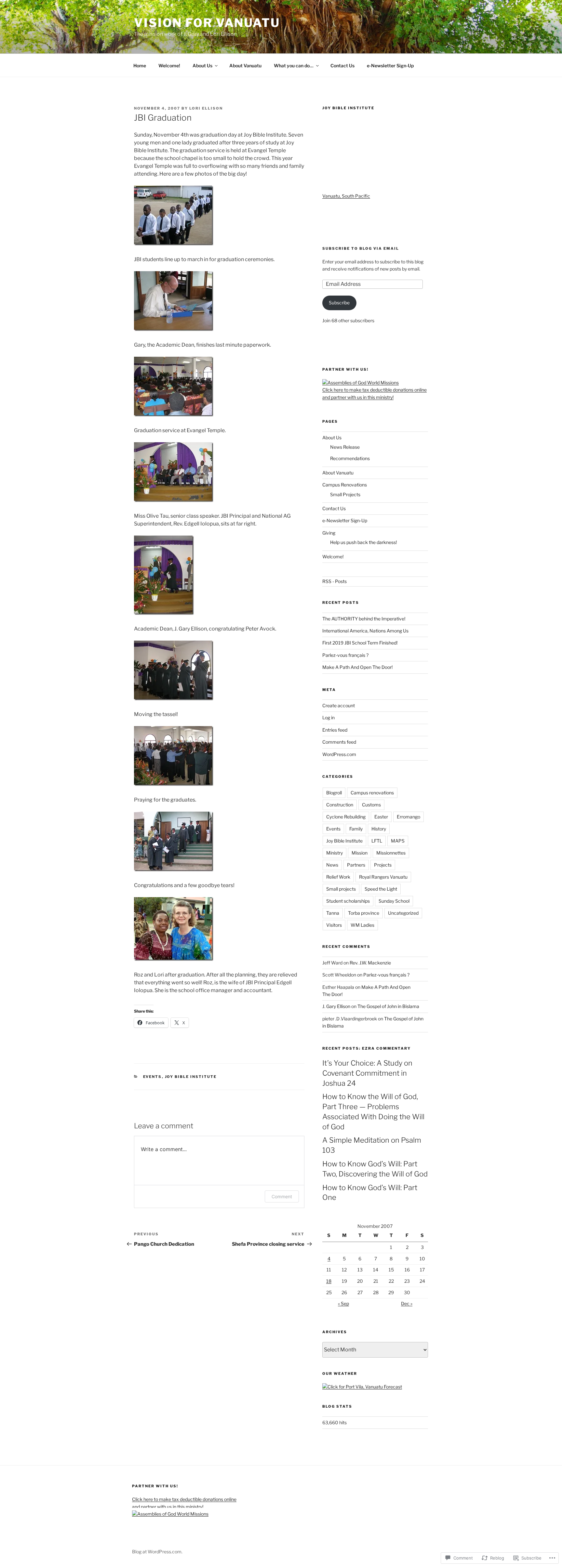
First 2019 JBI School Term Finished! (359, 642)
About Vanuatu (245, 65)
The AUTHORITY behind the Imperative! (363, 618)
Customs (371, 804)
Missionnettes (391, 853)
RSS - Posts (334, 581)
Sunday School (394, 901)
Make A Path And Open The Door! (357, 667)
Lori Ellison (206, 108)
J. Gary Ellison (336, 1006)
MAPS (398, 840)
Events (152, 1076)
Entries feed (334, 730)
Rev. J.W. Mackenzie (370, 962)
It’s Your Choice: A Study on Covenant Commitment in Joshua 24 (367, 1073)
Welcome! (169, 65)
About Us (202, 65)
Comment (282, 1196)
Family (356, 828)
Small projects (341, 889)
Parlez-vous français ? (345, 655)
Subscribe (339, 302)
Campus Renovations (344, 484)
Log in (328, 717)
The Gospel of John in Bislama (388, 1006)
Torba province (363, 913)
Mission (360, 853)
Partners (356, 865)
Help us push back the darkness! (363, 542)
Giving (328, 533)
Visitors (334, 925)
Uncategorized (403, 913)
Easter (381, 816)
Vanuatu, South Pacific (346, 196)
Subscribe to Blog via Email (360, 248)
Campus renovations (372, 792)
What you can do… (294, 65)
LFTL (376, 840)
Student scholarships (348, 901)
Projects (383, 865)
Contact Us (342, 65)
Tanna (332, 913)
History (378, 828)
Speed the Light (381, 889)
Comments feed (339, 742)
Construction (339, 804)
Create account (338, 705)
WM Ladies (362, 925)
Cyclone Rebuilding (346, 816)
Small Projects (345, 494)
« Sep (343, 1303)
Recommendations (350, 458)
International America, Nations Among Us (365, 630)
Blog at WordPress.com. (157, 1551)
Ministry (334, 853)
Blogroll (334, 792)
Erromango (408, 816)
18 (328, 1281)
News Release (345, 447)
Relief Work (338, 877)
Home (139, 65)
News (332, 865)
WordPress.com (339, 754)
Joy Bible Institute (191, 1076)
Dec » (406, 1303)
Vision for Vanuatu (207, 23)
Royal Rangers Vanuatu (383, 877)
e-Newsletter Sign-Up (390, 65)
